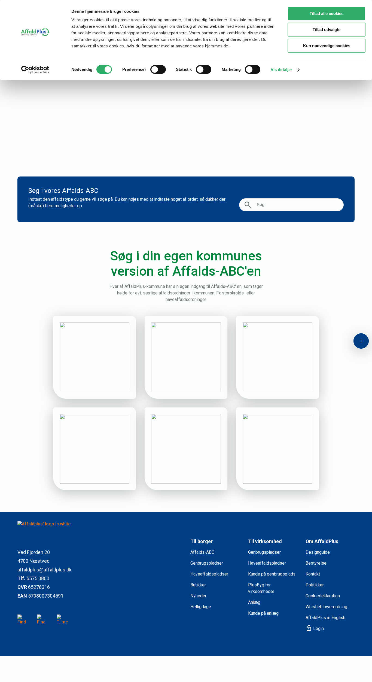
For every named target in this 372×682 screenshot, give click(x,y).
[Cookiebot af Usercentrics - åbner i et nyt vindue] (35, 70)
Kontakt (313, 574)
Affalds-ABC (202, 552)
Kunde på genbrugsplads (271, 574)
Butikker (198, 584)
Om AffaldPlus (322, 541)
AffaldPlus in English (325, 617)
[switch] (158, 69)
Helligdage (200, 606)
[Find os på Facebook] (42, 619)
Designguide (318, 552)
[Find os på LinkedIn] (22, 619)
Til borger (201, 541)
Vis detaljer (281, 69)
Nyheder (198, 595)
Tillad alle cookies (326, 13)
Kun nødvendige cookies (326, 45)
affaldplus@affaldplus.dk (44, 570)
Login (315, 628)
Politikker (315, 584)
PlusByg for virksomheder (261, 588)
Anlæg (254, 602)
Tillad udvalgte (326, 29)
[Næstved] (186, 357)
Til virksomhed (265, 541)
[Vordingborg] (277, 448)
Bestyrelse (316, 563)
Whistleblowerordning (326, 606)
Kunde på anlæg (263, 613)
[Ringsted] (277, 357)
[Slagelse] (94, 448)
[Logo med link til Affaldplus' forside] (99, 530)
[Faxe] (94, 357)
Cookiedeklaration (323, 595)
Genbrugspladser (206, 563)
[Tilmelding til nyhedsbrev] (62, 619)
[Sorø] (186, 448)
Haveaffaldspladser (209, 574)
